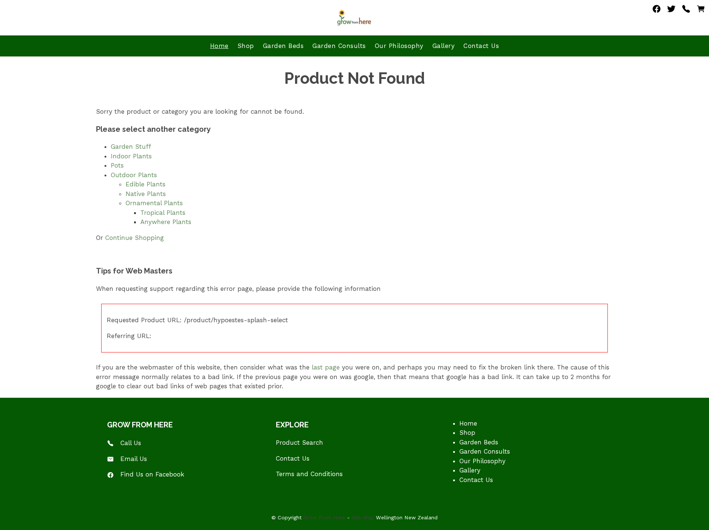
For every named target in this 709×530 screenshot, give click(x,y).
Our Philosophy (399, 45)
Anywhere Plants (165, 222)
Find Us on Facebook (152, 474)
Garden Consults (339, 45)
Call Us (130, 443)
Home (219, 45)
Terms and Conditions (309, 474)
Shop (245, 45)
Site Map (363, 517)
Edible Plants (145, 184)
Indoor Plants (131, 156)
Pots (117, 165)
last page (326, 367)
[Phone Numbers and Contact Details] (686, 10)
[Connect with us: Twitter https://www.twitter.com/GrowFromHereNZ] (671, 10)
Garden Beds (283, 45)
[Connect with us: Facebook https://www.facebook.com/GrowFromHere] (656, 10)
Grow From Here (324, 517)
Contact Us (481, 45)
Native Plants (146, 193)
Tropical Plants (162, 212)
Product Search (299, 442)
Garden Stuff (131, 146)
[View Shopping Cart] (701, 10)
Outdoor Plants (134, 175)
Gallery (443, 45)
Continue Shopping (134, 237)
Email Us (133, 458)
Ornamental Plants (154, 203)
